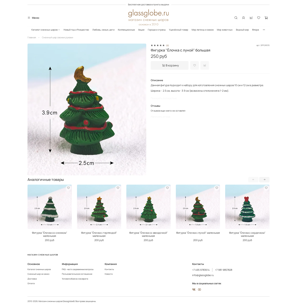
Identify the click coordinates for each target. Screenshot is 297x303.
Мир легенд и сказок (203, 29)
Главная (32, 37)
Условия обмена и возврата (75, 278)
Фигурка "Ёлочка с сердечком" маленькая (247, 234)
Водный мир (242, 29)
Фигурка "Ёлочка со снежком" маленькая (49, 234)
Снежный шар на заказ (38, 274)
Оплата (31, 283)
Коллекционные (126, 29)
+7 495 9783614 (201, 269)
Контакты (109, 269)
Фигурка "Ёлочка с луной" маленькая (198, 232)
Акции (141, 29)
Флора (255, 29)
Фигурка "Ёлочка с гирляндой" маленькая (99, 234)
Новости (109, 274)
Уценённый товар (178, 29)
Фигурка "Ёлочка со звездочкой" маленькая (148, 234)
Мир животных (225, 29)
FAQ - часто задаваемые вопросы (78, 269)
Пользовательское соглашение (77, 274)
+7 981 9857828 (223, 269)
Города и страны (157, 29)
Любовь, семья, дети (103, 29)
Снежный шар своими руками (57, 37)
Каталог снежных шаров (44, 29)
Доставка (32, 278)
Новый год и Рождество (76, 29)
